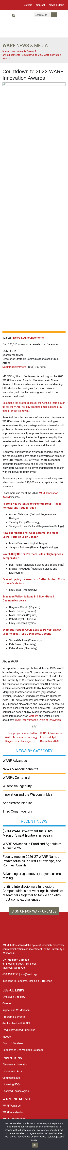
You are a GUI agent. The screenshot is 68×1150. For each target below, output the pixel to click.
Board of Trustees (12, 1043)
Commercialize (11, 1077)
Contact (40, 5)
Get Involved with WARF (16, 1023)
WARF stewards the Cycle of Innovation (38, 720)
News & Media (56, 5)
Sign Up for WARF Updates (34, 911)
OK (34, 1145)
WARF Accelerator (12, 1112)
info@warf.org (28, 974)
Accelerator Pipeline (18, 803)
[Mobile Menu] (5, 4)
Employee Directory (13, 996)
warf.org (33, 716)
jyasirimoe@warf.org (14, 366)
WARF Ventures (11, 1105)
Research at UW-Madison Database (23, 1049)
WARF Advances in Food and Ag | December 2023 (51, 737)
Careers (28, 5)
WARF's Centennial (16, 778)
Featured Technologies (15, 1091)
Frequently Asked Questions (18, 1030)
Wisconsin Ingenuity (17, 786)
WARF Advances (15, 761)
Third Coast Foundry (17, 811)
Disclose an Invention (14, 1064)
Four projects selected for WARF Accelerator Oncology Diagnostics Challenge (21, 737)
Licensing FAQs (11, 1084)
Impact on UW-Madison (16, 1010)
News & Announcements (28, 337)
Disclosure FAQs (12, 1071)
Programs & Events (13, 1016)
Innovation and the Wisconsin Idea (27, 794)
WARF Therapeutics (13, 1118)
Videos (6, 1036)
